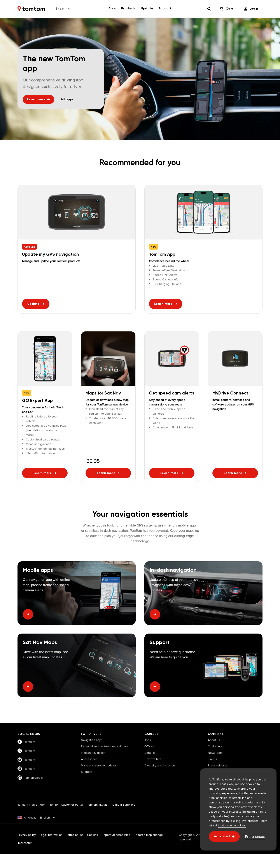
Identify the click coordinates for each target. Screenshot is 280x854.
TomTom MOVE (97, 804)
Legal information (51, 835)
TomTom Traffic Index (31, 804)
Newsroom (215, 752)
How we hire (152, 759)
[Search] (209, 8)
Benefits (150, 752)
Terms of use (75, 835)
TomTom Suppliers (123, 804)
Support (86, 771)
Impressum (25, 843)
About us (214, 740)
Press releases (218, 765)
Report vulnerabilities (116, 835)
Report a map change (148, 835)
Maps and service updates (99, 765)
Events (212, 759)
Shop (60, 9)
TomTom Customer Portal (66, 804)
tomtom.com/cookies (232, 825)
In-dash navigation (93, 752)
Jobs (147, 740)
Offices (149, 746)
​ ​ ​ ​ (82, 778)
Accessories (89, 759)
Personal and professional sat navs (104, 746)
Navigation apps (92, 740)
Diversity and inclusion (159, 765)
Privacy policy (27, 835)
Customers (215, 746)
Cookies (92, 835)
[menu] (251, 9)
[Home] (31, 9)
